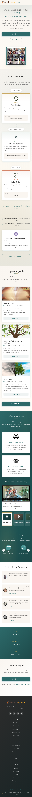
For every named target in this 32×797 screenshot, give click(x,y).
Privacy (14, 781)
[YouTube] (21, 713)
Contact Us (16, 777)
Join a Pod (17, 34)
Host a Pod (16, 755)
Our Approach (16, 752)
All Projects (16, 723)
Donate (16, 774)
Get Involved (16, 771)
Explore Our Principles (15, 256)
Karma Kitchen (16, 729)
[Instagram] (17, 713)
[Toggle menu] (28, 2)
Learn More (16, 40)
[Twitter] (14, 713)
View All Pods (15, 404)
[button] (28, 550)
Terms (18, 781)
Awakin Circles (16, 732)
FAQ (16, 758)
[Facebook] (10, 713)
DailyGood (16, 726)
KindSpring (16, 735)
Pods (18, 2)
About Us (16, 768)
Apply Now (15, 318)
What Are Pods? (16, 745)
